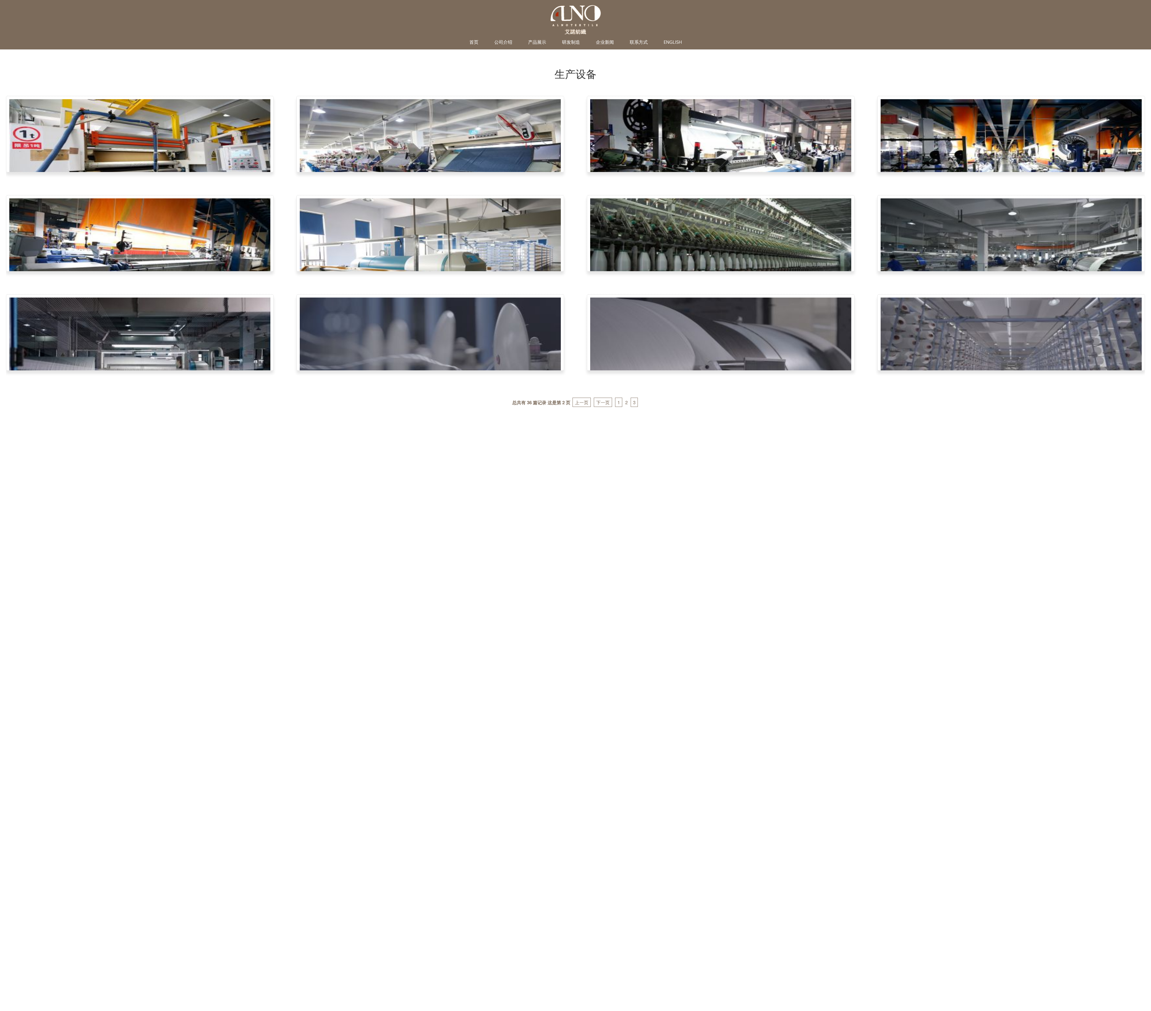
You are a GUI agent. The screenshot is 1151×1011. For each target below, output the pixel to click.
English (673, 42)
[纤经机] (1011, 257)
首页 (473, 42)
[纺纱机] (720, 257)
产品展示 (537, 42)
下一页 (603, 402)
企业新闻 (605, 42)
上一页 (581, 402)
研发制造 (571, 42)
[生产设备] (139, 158)
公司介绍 (503, 42)
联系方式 (639, 42)
